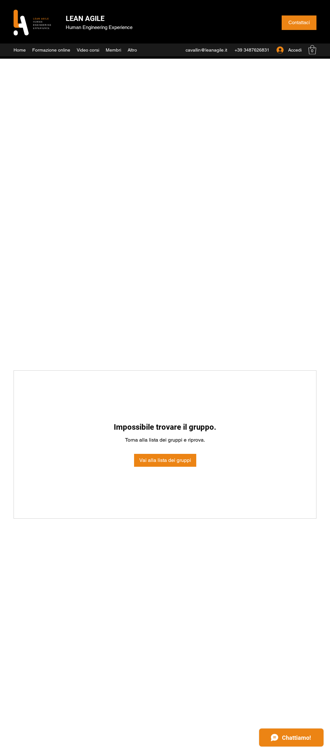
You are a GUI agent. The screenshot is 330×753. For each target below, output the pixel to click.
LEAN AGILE (85, 19)
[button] (312, 49)
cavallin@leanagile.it (206, 50)
